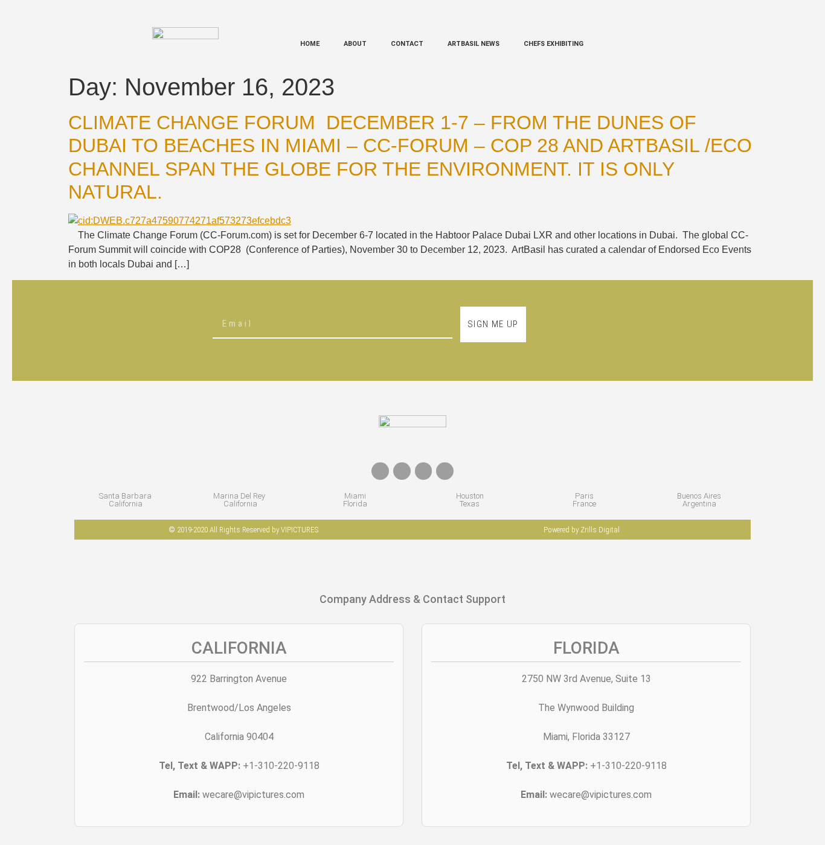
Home (309, 44)
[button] (664, 44)
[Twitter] (402, 471)
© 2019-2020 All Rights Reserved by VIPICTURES (243, 529)
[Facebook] (380, 471)
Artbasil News (473, 44)
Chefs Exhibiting (553, 44)
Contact (407, 44)
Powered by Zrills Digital (582, 529)
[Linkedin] (445, 471)
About (355, 44)
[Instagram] (423, 471)
